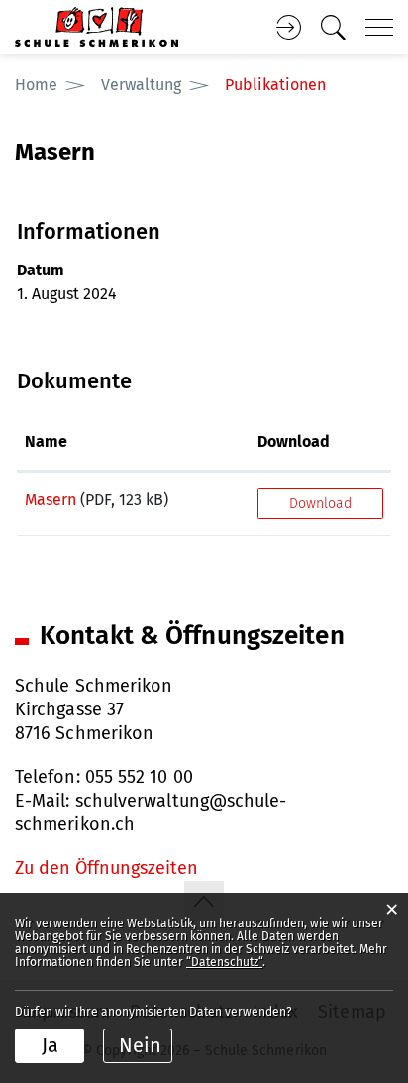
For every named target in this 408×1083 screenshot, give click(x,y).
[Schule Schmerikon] (96, 25)
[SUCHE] (333, 28)
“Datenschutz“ (224, 962)
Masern (50, 499)
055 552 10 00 (139, 777)
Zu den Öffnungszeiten (106, 868)
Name (46, 441)
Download (293, 441)
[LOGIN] (288, 28)
